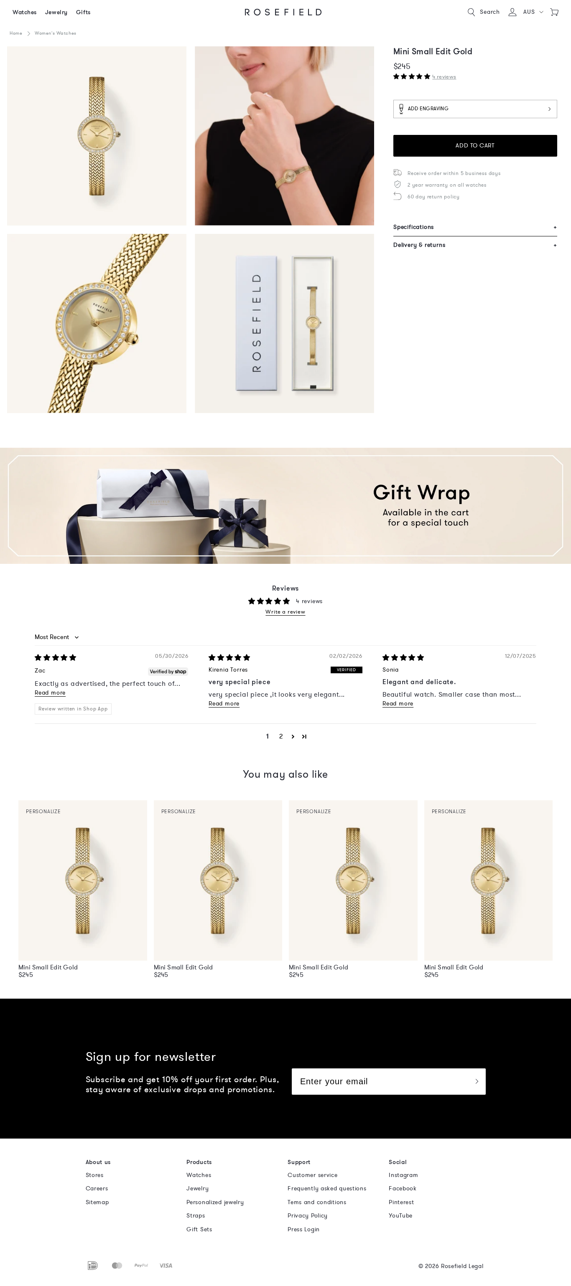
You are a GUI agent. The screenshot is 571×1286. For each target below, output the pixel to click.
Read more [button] (50, 693)
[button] (533, 12)
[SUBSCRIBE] (476, 1081)
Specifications (475, 227)
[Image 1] (96, 136)
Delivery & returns (475, 245)
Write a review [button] (285, 612)
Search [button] (490, 12)
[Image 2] (284, 136)
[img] (55, 657)
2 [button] (281, 736)
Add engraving (428, 108)
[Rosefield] (283, 12)
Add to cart (475, 146)
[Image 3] (96, 323)
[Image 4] (284, 323)
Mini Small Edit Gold (48, 967)
